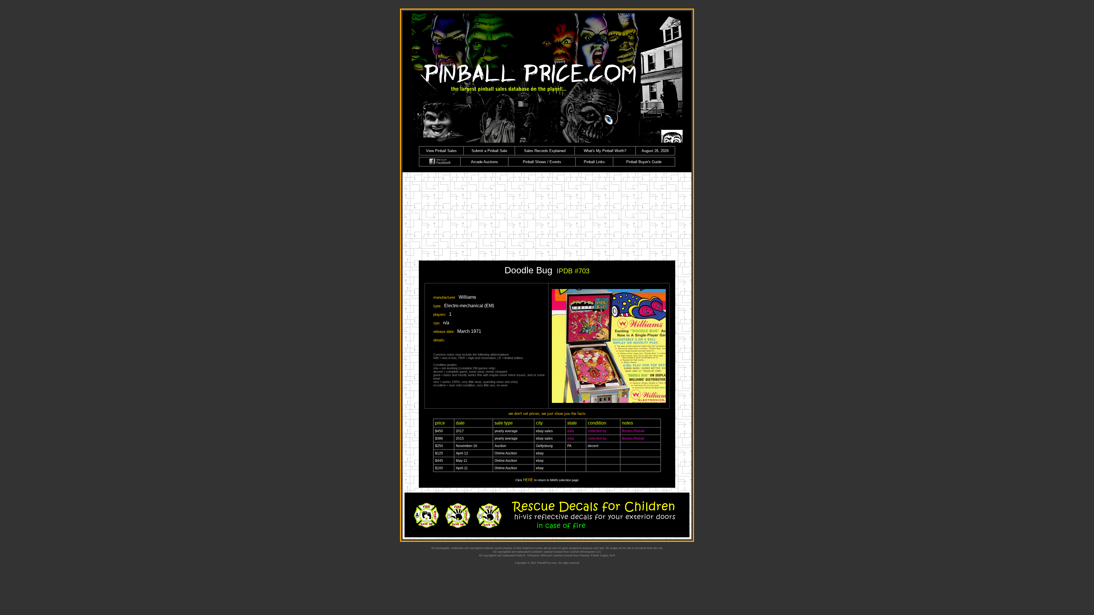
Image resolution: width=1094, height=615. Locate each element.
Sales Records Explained (545, 151)
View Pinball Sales (441, 151)
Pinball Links (594, 162)
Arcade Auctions (484, 162)
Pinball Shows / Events (542, 162)
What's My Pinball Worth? (605, 151)
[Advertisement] (547, 215)
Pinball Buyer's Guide (644, 162)
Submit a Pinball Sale (489, 151)
